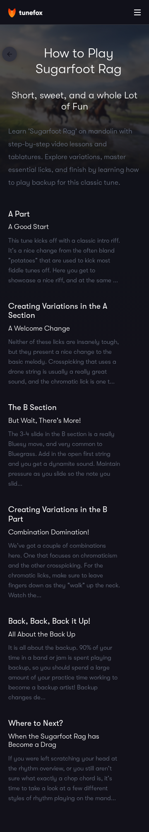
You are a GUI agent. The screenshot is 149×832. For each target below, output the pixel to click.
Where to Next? (35, 723)
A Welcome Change (39, 328)
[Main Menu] (137, 12)
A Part (19, 214)
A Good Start (28, 227)
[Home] (33, 13)
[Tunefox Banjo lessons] (9, 54)
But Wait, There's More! (44, 420)
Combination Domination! (48, 532)
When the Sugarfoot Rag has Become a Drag (53, 740)
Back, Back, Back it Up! (49, 621)
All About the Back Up (41, 634)
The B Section (32, 407)
